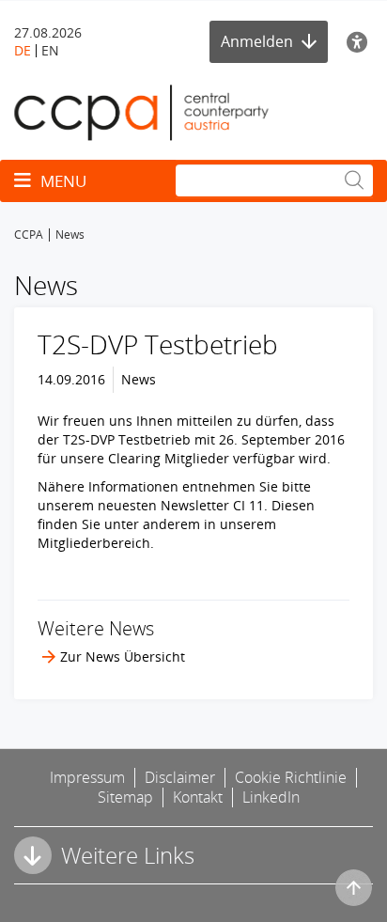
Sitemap (125, 797)
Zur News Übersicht (122, 656)
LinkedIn (271, 797)
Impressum (87, 777)
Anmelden (259, 41)
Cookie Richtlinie (291, 777)
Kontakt (198, 797)
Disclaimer (180, 777)
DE (22, 50)
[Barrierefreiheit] (360, 42)
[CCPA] (141, 111)
